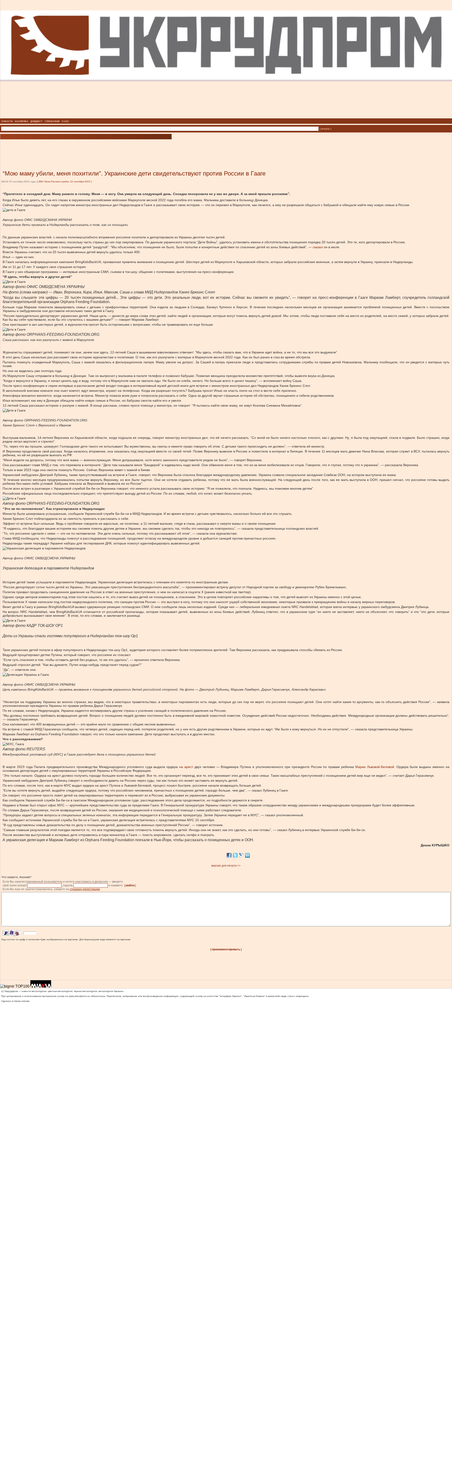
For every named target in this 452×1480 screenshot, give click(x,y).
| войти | (130, 885)
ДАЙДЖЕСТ (36, 121)
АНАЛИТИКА (21, 121)
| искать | (325, 128)
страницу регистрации (85, 889)
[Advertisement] (56, 148)
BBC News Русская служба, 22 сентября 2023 (64, 181)
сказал (318, 247)
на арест (186, 767)
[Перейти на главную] (226, 117)
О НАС (65, 121)
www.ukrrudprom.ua (79, 996)
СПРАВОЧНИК (52, 121)
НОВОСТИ (6, 121)
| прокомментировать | (226, 949)
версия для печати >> (226, 865)
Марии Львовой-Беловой (374, 767)
